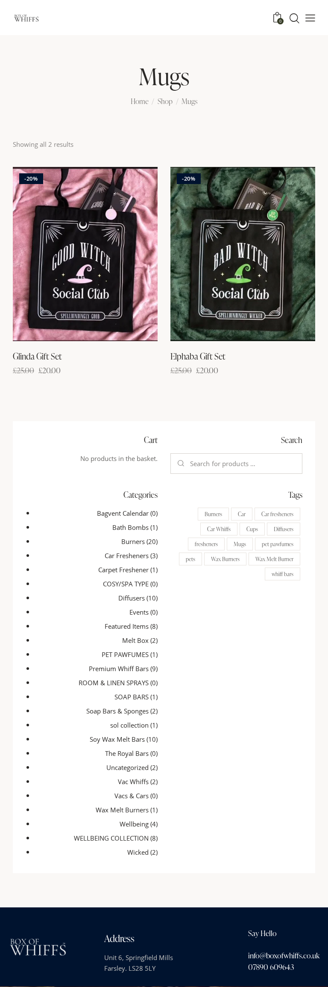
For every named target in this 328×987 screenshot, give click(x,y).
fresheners (206, 544)
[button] (310, 18)
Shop (165, 101)
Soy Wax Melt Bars (117, 739)
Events (139, 612)
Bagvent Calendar (123, 513)
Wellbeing (134, 824)
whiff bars (282, 574)
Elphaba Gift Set (198, 356)
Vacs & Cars (131, 795)
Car (242, 514)
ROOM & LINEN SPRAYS (114, 682)
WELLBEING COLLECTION (111, 838)
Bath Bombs (130, 527)
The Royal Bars (127, 753)
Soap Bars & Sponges (117, 711)
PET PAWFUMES (125, 654)
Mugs (240, 544)
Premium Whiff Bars (119, 668)
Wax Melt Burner (274, 559)
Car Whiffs (219, 529)
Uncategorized (127, 767)
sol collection (129, 725)
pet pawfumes (277, 544)
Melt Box (135, 640)
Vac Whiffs (133, 781)
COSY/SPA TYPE (126, 584)
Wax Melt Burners (122, 810)
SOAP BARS (131, 697)
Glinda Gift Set (37, 356)
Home (140, 101)
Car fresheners (277, 514)
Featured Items (127, 626)
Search (181, 463)
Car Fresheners (127, 555)
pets (190, 559)
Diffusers (131, 598)
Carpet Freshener (123, 569)
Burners (133, 541)
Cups (252, 529)
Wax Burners (225, 559)
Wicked (138, 852)
